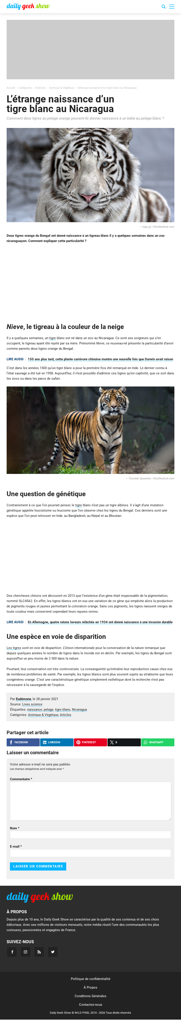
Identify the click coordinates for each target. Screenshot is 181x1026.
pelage (48, 710)
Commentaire (21, 779)
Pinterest (89, 742)
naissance (34, 710)
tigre (52, 338)
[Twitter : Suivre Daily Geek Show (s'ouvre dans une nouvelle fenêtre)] (53, 952)
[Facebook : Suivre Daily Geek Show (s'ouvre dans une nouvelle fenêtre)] (12, 952)
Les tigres (14, 648)
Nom (14, 828)
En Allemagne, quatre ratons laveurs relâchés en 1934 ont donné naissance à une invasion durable (100, 622)
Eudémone (23, 699)
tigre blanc (62, 710)
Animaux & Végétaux (43, 715)
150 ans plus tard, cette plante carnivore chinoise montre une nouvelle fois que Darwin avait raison (100, 359)
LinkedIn (54, 742)
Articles (65, 715)
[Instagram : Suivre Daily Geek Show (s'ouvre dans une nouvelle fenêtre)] (25, 952)
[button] (171, 6)
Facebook (21, 742)
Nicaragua (79, 710)
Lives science (32, 704)
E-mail (16, 847)
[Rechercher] (164, 7)
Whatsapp (156, 742)
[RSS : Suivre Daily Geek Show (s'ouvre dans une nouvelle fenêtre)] (39, 952)
